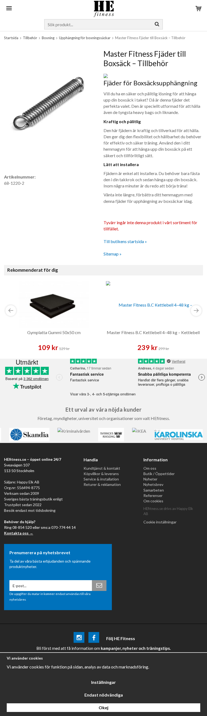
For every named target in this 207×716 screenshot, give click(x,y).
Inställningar (103, 682)
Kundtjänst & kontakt (102, 468)
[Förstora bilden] (49, 103)
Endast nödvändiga (103, 694)
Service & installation (101, 479)
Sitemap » (113, 253)
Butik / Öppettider (159, 473)
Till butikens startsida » (125, 241)
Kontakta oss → (18, 533)
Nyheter (150, 479)
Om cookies (153, 501)
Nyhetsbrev (153, 484)
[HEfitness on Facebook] (93, 638)
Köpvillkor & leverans (101, 473)
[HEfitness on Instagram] (79, 638)
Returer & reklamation (102, 484)
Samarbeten (153, 490)
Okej (103, 707)
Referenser (153, 495)
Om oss (149, 468)
